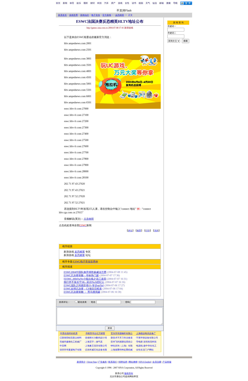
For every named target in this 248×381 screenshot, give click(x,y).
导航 (175, 3)
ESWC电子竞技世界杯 (85, 261)
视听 (86, 3)
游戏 (120, 3)
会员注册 (157, 362)
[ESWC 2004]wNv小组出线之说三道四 (85, 279)
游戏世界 (73, 15)
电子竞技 (95, 15)
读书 (134, 3)
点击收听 (89, 219)
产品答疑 (167, 362)
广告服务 (102, 362)
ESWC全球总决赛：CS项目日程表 (83, 288)
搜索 (168, 3)
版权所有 (128, 373)
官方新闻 (106, 15)
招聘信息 (123, 362)
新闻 (65, 3)
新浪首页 (62, 15)
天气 (148, 3)
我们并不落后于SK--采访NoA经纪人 (84, 282)
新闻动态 (84, 15)
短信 (155, 3)
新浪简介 (81, 362)
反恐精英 (119, 15)
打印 (147, 230)
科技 (99, 3)
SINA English (145, 362)
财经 (92, 3)
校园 (141, 3)
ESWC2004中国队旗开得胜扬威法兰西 (85, 272)
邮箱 (161, 3)
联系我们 (112, 362)
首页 (58, 3)
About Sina (92, 362)
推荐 (139, 230)
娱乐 (79, 3)
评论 (130, 230)
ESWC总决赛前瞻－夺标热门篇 (81, 275)
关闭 (156, 230)
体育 (72, 3)
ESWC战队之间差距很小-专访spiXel (84, 285)
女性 (127, 3)
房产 (113, 3)
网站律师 (133, 362)
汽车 (106, 3)
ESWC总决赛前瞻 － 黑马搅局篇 (82, 292)
